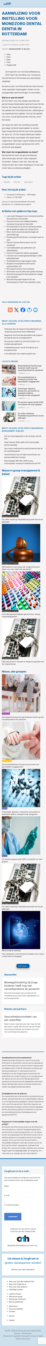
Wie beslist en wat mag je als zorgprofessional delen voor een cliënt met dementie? (21, 568)
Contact (12, 1311)
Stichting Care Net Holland (26, 1331)
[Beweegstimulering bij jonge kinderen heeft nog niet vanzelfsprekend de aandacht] (21, 693)
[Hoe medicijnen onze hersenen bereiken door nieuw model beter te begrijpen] (21, 930)
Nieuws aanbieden (16, 1302)
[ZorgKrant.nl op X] (16, 310)
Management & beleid (19, 49)
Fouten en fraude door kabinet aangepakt (22, 253)
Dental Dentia (28, 182)
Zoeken (12, 1320)
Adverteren (13, 1306)
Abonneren (12, 1217)
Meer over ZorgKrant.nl (17, 1284)
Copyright (16, 1336)
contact (17, 1153)
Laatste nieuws (15, 1294)
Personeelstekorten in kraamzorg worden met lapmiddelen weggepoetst (20, 765)
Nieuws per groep (15, 1296)
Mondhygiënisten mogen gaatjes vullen (21, 261)
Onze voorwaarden (16, 1309)
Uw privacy (26, 1339)
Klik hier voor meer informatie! (23, 1269)
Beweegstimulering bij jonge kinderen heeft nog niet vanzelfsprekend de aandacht (23, 718)
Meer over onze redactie (18, 1287)
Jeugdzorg (6, 714)
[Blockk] (7, 3)
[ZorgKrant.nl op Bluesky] (30, 310)
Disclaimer (7, 1336)
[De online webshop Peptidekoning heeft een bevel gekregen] (21, 495)
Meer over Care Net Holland (19, 1281)
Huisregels (25, 1336)
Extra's (11, 1316)
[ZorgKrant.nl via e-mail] (35, 310)
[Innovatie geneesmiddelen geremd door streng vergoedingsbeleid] (21, 590)
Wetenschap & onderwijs (11, 950)
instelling (17, 182)
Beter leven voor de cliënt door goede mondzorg (25, 271)
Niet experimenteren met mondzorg (20, 269)
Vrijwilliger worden (16, 1289)
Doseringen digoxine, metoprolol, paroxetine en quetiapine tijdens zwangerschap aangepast (21, 813)
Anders (4, 808)
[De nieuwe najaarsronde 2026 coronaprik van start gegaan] (21, 835)
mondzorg (6, 182)
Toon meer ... (23, 966)
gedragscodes (21, 1151)
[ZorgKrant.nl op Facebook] (23, 310)
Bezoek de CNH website (17, 1245)
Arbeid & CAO (7, 761)
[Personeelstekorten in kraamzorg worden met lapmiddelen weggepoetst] (21, 740)
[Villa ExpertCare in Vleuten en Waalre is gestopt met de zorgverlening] (21, 638)
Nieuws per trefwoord (17, 1299)
